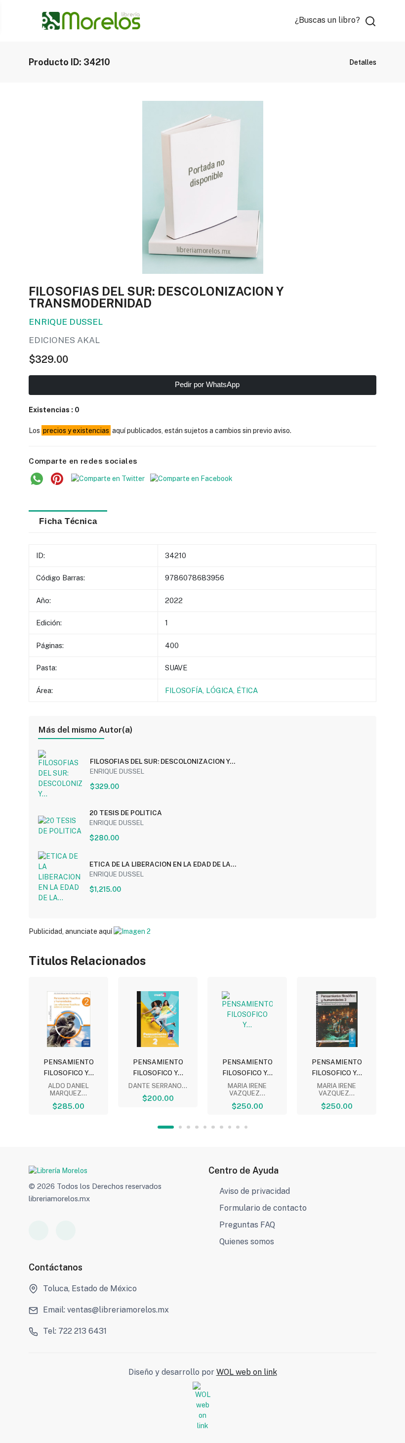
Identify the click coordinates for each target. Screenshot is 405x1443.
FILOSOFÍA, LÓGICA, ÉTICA (211, 690)
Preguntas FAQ (247, 1224)
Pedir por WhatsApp (206, 385)
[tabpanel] (68, 1046)
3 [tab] (188, 1127)
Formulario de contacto (263, 1208)
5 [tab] (205, 1127)
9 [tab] (238, 1127)
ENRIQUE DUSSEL (66, 322)
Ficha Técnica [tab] (68, 521)
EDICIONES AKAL (64, 340)
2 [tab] (180, 1127)
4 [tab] (197, 1127)
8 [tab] (230, 1127)
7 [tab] (221, 1127)
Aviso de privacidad (254, 1191)
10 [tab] (246, 1127)
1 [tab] (166, 1127)
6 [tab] (213, 1127)
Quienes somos (246, 1241)
